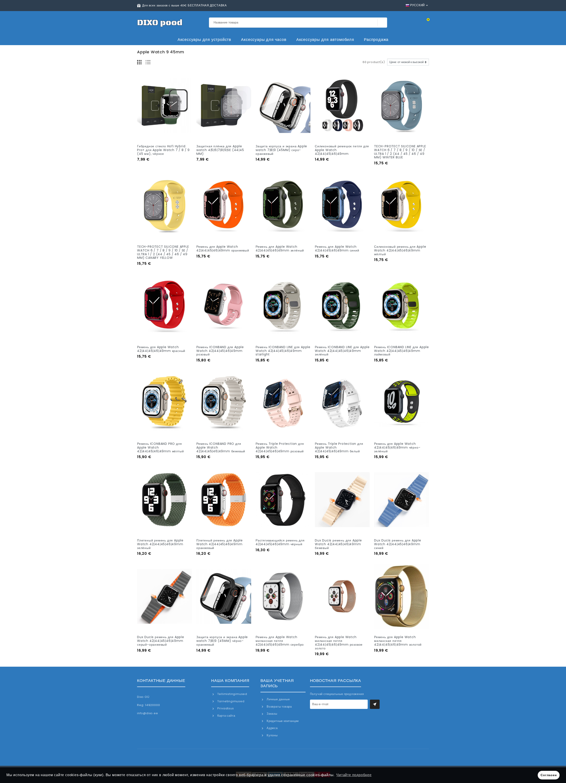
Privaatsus (225, 708)
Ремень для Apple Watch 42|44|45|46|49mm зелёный (280, 248)
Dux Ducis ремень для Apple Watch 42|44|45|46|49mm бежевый (338, 544)
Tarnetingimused (230, 701)
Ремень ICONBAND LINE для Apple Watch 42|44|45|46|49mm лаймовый (401, 351)
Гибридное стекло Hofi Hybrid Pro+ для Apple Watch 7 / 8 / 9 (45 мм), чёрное (163, 150)
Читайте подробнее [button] (354, 775)
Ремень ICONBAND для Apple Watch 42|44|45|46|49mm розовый (220, 351)
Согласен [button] (548, 775)
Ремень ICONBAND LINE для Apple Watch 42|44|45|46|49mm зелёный (342, 351)
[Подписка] (375, 704)
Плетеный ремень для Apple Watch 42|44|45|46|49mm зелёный (160, 544)
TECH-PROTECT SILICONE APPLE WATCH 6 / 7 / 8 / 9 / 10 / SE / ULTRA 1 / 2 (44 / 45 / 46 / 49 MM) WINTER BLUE (400, 151)
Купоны (271, 735)
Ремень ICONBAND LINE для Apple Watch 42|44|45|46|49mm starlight (283, 351)
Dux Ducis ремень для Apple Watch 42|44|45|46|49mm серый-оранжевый (160, 641)
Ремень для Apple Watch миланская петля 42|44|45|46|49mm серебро (280, 641)
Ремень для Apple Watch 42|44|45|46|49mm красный (161, 349)
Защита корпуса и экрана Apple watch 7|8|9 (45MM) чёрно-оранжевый (222, 641)
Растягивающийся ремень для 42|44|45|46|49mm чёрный (280, 542)
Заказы (271, 714)
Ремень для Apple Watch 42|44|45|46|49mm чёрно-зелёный (397, 447)
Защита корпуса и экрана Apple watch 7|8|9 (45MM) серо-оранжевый (281, 150)
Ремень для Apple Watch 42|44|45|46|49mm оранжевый (222, 248)
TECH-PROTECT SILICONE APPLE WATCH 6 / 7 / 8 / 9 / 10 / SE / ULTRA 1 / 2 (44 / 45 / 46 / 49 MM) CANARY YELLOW (163, 252)
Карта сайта (225, 716)
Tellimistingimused (231, 694)
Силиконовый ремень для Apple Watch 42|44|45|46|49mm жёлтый (400, 250)
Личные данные (278, 699)
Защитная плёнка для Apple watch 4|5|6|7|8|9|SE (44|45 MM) (220, 150)
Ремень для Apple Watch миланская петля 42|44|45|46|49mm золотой (398, 641)
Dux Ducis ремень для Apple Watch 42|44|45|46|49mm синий (397, 544)
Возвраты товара (279, 706)
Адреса (271, 728)
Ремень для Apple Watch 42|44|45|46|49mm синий (337, 248)
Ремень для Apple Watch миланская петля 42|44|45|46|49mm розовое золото (339, 642)
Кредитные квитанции (282, 721)
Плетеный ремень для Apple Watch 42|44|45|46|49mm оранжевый (219, 544)
